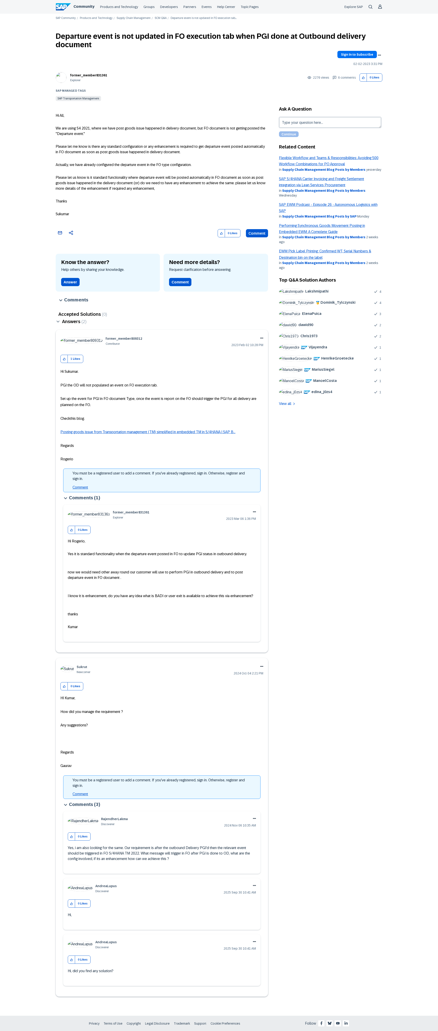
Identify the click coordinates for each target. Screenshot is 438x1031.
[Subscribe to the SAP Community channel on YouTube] (338, 1023)
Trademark (182, 1023)
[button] (363, 78)
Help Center (226, 7)
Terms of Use (113, 1023)
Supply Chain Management (134, 18)
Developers (169, 7)
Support (200, 1023)
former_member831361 (88, 75)
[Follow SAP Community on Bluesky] (329, 1023)
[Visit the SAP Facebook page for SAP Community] (321, 1023)
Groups (149, 7)
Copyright (134, 1023)
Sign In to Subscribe (357, 54)
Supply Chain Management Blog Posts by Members (323, 169)
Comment (257, 233)
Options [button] (379, 55)
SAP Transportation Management (78, 98)
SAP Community (66, 18)
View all (285, 404)
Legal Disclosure (157, 1023)
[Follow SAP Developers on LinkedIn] (346, 1023)
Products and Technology (119, 7)
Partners (189, 7)
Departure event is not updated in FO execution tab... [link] (204, 18)
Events (207, 7)
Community (83, 6)
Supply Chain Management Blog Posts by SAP (319, 216)
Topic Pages (250, 7)
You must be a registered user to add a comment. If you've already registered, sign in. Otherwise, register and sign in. (159, 476)
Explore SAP (353, 7)
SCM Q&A (161, 18)
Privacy (94, 1023)
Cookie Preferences (225, 1023)
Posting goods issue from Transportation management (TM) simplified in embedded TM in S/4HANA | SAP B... (147, 432)
